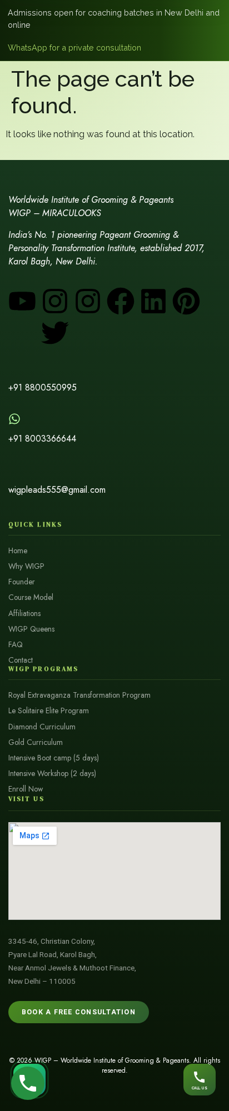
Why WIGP (26, 566)
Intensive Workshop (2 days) (52, 773)
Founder (21, 582)
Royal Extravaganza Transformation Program (79, 695)
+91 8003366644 (42, 438)
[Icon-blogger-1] (22, 333)
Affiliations (24, 613)
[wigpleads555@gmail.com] (14, 470)
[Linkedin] (153, 301)
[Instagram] (55, 301)
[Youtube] (22, 301)
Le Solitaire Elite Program (48, 710)
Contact (20, 660)
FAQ (15, 644)
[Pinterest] (186, 301)
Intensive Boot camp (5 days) (53, 758)
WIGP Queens (31, 629)
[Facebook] (121, 301)
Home (17, 551)
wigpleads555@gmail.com (57, 489)
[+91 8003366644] (14, 419)
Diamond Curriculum (42, 727)
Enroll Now (25, 789)
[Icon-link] (88, 333)
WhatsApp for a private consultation (74, 47)
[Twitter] (55, 333)
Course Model (30, 597)
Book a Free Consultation (79, 1012)
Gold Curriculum (35, 742)
